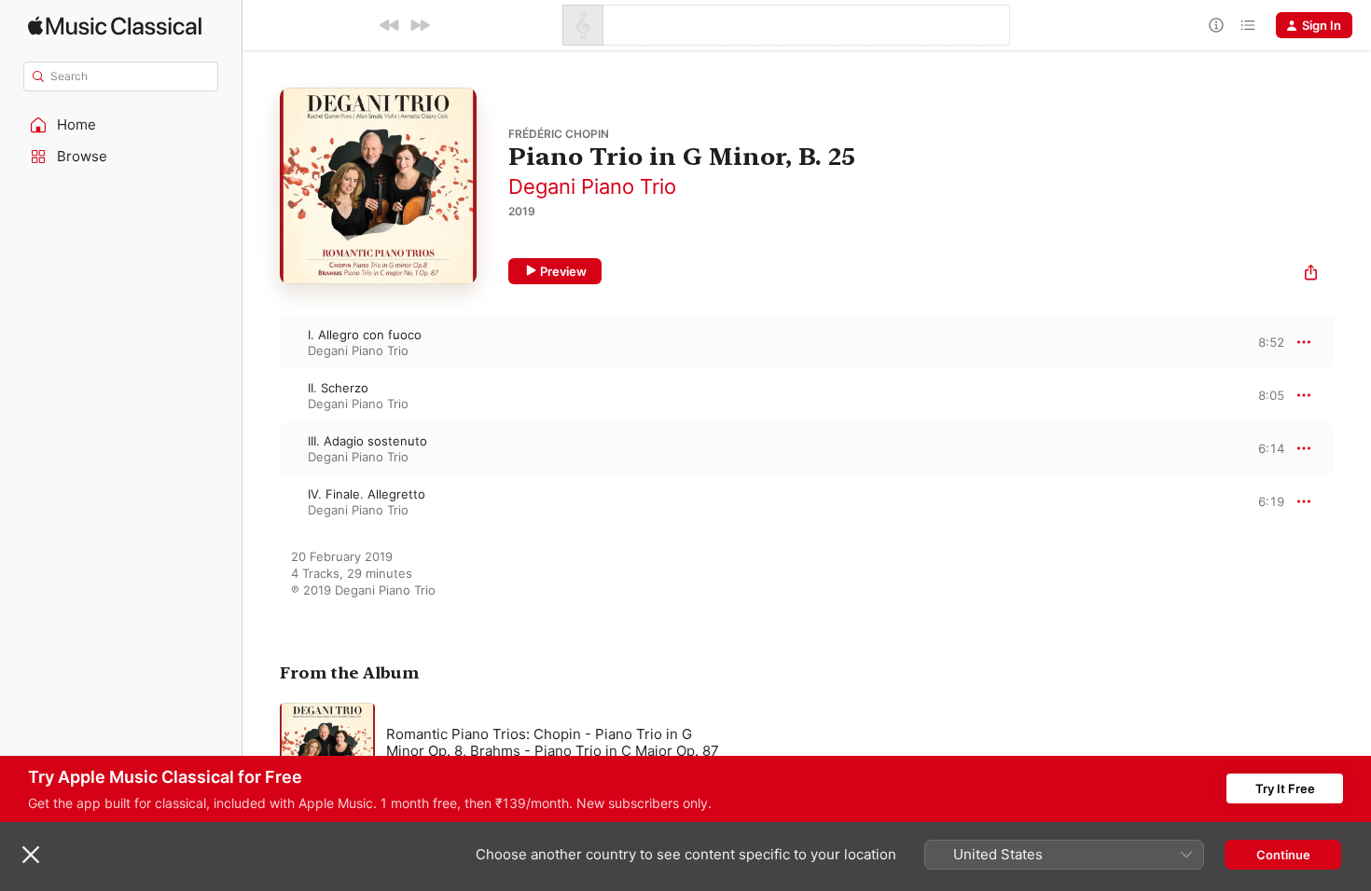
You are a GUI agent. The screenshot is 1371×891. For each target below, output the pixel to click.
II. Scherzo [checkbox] (338, 387)
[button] (121, 125)
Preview (563, 271)
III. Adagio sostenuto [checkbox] (367, 440)
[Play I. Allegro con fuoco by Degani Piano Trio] (261, 342)
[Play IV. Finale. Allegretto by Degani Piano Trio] (261, 501)
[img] (114, 25)
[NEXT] (420, 25)
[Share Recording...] (1311, 274)
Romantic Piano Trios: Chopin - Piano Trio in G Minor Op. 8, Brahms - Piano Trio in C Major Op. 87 (552, 742)
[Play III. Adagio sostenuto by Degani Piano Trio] (261, 448)
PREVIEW (1263, 342)
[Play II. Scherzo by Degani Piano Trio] (261, 395)
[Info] (1216, 25)
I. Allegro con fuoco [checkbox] (365, 334)
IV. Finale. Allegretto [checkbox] (366, 494)
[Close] (30, 854)
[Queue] (1248, 25)
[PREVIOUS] (390, 25)
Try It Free (1285, 788)
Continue (1283, 854)
